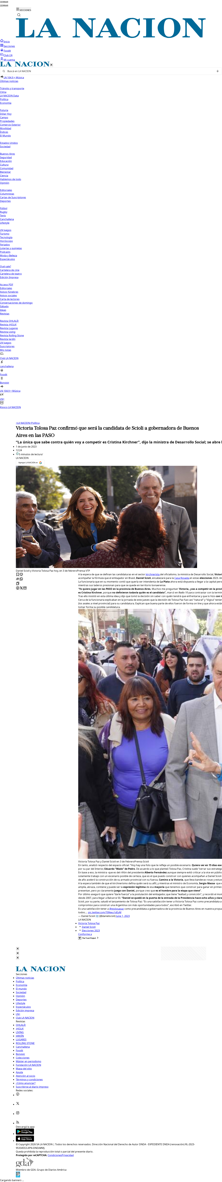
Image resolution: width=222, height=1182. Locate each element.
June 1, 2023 (123, 916)
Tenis (3, 215)
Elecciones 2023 (91, 930)
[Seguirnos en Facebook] (17, 1095)
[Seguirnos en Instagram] (17, 1113)
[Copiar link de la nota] (17, 584)
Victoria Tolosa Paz (89, 923)
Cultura (4, 164)
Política (35, 423)
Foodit (7, 50)
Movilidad (5, 128)
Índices (4, 132)
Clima (3, 92)
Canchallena (7, 219)
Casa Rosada (182, 578)
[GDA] (24, 1166)
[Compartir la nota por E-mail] (25, 588)
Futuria (4, 110)
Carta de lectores (9, 299)
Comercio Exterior (10, 124)
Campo (4, 117)
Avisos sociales (8, 295)
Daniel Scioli (89, 927)
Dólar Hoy (5, 114)
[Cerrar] (51, 65)
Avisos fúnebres (9, 292)
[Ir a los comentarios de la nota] (21, 575)
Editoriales (6, 190)
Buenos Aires (7, 153)
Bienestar (5, 172)
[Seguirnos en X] (17, 1104)
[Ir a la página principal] (111, 37)
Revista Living (7, 331)
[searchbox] (109, 71)
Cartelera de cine (9, 270)
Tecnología (6, 237)
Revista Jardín (7, 339)
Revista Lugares (9, 328)
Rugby (3, 212)
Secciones (9, 46)
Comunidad (6, 168)
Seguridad (6, 157)
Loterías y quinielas (11, 248)
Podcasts (5, 252)
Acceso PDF (6, 284)
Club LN (8, 55)
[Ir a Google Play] (25, 1133)
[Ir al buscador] (19, 15)
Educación (6, 161)
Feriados (5, 244)
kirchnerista (153, 574)
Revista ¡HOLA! (8, 324)
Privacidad (68, 1155)
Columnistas (7, 193)
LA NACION (23, 423)
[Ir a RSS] (17, 1123)
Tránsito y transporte (12, 88)
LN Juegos (5, 230)
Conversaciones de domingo (16, 302)
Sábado (4, 306)
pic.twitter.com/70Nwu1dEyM (104, 912)
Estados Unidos (9, 143)
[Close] (17, 949)
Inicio (7, 41)
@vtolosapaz (116, 908)
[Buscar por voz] (218, 71)
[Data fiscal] (18, 1176)
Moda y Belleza (8, 255)
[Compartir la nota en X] (21, 588)
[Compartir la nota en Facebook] (17, 588)
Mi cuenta (9, 59)
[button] (111, 235)
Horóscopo (6, 241)
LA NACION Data (9, 95)
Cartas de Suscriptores (13, 197)
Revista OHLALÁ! (9, 321)
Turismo (4, 233)
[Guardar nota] (17, 575)
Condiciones (55, 1155)
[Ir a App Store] (25, 1140)
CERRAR (4, 2)
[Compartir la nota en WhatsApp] (21, 579)
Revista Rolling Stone (12, 335)
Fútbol (3, 208)
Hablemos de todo (10, 179)
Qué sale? (5, 266)
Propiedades (7, 121)
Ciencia (4, 175)
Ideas (3, 310)
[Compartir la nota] (17, 579)
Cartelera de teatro (11, 273)
